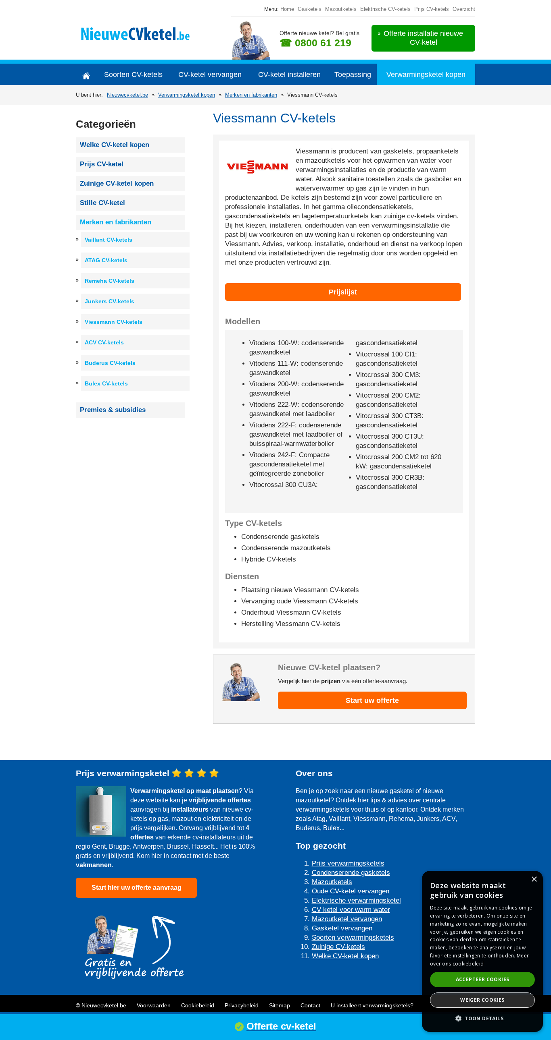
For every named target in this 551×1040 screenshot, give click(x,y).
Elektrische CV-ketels (385, 9)
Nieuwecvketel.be (127, 95)
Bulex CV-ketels (106, 383)
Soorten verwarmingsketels (353, 937)
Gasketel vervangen (342, 928)
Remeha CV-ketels (109, 281)
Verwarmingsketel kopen (425, 74)
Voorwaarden (154, 1005)
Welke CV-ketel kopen (114, 145)
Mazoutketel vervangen (347, 919)
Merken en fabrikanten (251, 95)
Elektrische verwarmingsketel (356, 900)
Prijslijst (343, 292)
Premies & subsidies (113, 410)
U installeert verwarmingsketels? (372, 1005)
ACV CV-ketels (104, 342)
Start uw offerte (372, 700)
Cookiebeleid (197, 1005)
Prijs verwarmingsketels (348, 863)
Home (287, 9)
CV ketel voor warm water (351, 910)
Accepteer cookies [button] (482, 979)
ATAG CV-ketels (106, 260)
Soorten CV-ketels (133, 74)
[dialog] (482, 951)
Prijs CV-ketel (101, 164)
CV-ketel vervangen (210, 74)
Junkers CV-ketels (109, 301)
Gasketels (309, 9)
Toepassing (352, 74)
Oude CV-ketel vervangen (350, 891)
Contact (310, 1005)
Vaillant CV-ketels (108, 239)
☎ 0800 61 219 (315, 42)
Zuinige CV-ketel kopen (117, 183)
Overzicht (464, 9)
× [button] (534, 879)
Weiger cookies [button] (482, 999)
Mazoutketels (341, 9)
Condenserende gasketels (351, 872)
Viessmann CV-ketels (113, 322)
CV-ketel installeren (289, 74)
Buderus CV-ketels (110, 363)
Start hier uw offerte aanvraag (137, 887)
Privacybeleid (242, 1005)
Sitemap (279, 1005)
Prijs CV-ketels (431, 9)
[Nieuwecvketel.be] (143, 32)
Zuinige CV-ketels (338, 947)
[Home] (86, 74)
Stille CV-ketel (102, 203)
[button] (482, 1018)
